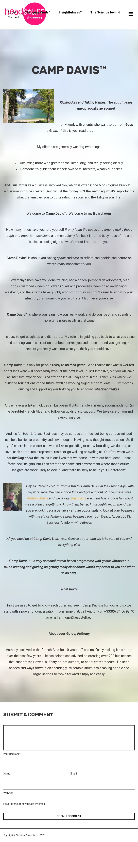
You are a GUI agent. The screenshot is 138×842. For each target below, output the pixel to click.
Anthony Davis (37, 498)
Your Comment (11, 754)
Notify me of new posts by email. (25, 803)
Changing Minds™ (37, 12)
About (12, 12)
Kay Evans (78, 498)
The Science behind (105, 12)
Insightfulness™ (70, 12)
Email (73, 773)
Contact (13, 17)
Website (8, 793)
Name (6, 773)
